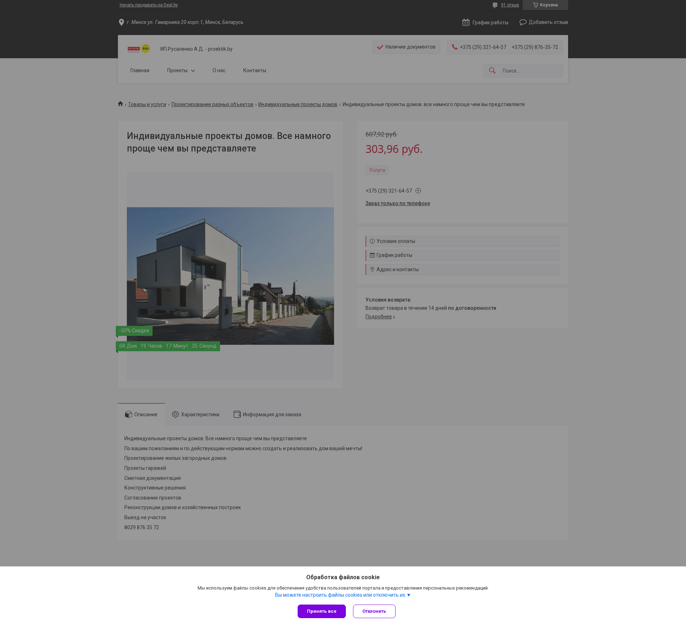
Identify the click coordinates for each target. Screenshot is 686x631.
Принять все (322, 611)
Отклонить (374, 611)
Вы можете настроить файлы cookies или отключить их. (340, 595)
